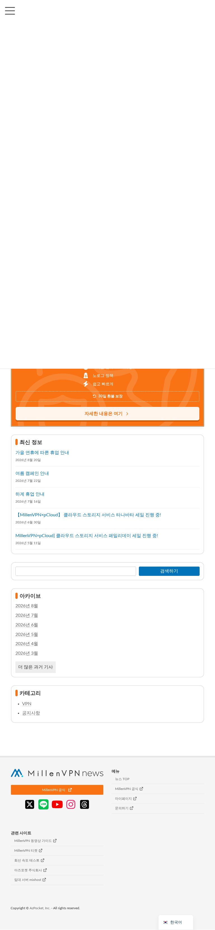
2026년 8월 (26, 606)
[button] (57, 790)
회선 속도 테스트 (27, 860)
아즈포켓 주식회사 (28, 870)
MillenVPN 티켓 (26, 850)
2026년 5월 (26, 634)
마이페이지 (124, 798)
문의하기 (122, 808)
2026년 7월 (26, 615)
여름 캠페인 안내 (32, 473)
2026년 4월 (26, 644)
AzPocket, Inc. (40, 908)
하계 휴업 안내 (30, 494)
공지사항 (31, 713)
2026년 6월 (26, 624)
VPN (26, 704)
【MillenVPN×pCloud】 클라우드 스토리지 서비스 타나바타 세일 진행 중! (88, 514)
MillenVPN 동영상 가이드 (33, 841)
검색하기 (169, 570)
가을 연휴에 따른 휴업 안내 (42, 452)
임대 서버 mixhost (28, 880)
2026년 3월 (26, 653)
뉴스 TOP (122, 779)
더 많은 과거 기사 (35, 667)
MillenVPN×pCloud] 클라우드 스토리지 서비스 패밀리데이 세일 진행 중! (86, 535)
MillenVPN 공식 (127, 789)
